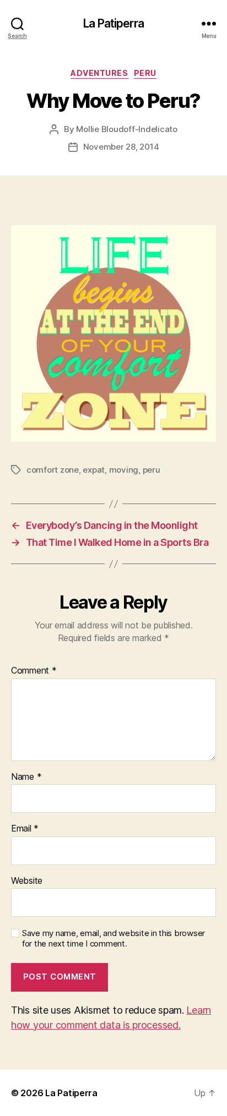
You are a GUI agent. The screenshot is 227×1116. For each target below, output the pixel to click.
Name (26, 777)
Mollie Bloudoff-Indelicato (126, 129)
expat (94, 469)
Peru (145, 73)
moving (123, 469)
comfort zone (52, 469)
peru (151, 469)
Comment (34, 671)
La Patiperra (113, 23)
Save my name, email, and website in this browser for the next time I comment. (113, 938)
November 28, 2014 (121, 146)
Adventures (99, 73)
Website (26, 881)
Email (25, 829)
